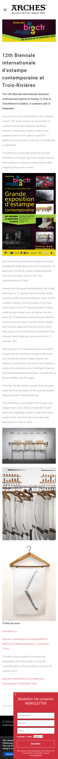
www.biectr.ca (9, 631)
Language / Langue (24, 736)
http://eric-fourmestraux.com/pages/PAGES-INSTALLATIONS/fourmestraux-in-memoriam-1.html (26, 644)
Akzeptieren (10, 754)
